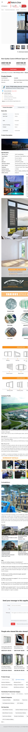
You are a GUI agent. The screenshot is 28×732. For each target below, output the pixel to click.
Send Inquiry (13, 69)
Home (2, 9)
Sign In (3, 101)
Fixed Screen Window (6, 716)
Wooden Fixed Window (19, 716)
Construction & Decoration (10, 9)
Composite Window (6, 700)
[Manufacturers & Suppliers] (14, 2)
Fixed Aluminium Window (20, 713)
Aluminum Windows (5, 682)
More (2, 722)
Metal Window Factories (7, 713)
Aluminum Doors (17, 682)
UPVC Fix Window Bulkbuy (8, 719)
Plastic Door (24, 700)
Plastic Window (23, 9)
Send (13, 624)
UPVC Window (20, 703)
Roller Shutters (4, 687)
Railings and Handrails (18, 684)
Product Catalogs (20, 679)
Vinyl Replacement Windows (8, 703)
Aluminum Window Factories (21, 709)
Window (17, 9)
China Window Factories (7, 709)
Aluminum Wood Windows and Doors (9, 684)
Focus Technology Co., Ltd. (17, 726)
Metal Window (16, 700)
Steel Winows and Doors (19, 687)
